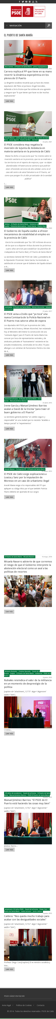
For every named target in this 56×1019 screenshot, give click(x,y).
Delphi (12, 673)
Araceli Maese (9, 138)
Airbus (7, 224)
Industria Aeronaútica (18, 226)
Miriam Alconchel (38, 307)
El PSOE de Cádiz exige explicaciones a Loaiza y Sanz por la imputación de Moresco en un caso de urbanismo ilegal (26, 477)
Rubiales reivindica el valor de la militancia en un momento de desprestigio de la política (28, 683)
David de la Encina (11, 399)
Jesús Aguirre (14, 140)
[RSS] (36, 1)
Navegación (15, 26)
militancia (38, 673)
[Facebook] (19, 1)
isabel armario (26, 911)
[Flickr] (30, 1)
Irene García (32, 226)
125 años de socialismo (13, 793)
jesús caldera (37, 911)
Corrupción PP (21, 469)
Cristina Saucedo (25, 671)
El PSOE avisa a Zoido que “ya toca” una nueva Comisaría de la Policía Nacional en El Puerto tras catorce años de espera (27, 317)
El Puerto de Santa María (23, 67)
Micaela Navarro (29, 557)
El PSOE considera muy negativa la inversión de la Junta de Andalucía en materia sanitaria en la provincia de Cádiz (27, 148)
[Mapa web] (33, 1)
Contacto (40, 1005)
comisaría (8, 307)
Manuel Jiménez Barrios (18, 401)
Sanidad (35, 140)
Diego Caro (43, 909)
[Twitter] (23, 1)
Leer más (9, 101)
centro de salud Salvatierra (25, 138)
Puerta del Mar (25, 140)
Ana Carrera (9, 67)
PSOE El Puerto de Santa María (38, 795)
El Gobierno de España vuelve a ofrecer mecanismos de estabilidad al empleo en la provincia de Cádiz (27, 234)
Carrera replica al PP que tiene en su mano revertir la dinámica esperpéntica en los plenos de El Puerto (28, 75)
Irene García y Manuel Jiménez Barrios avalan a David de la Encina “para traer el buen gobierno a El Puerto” (26, 409)
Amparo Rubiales (11, 671)
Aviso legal (6, 1005)
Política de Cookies (24, 1005)
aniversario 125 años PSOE (14, 909)
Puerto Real (42, 226)
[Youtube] (26, 1)
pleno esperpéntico (40, 67)
